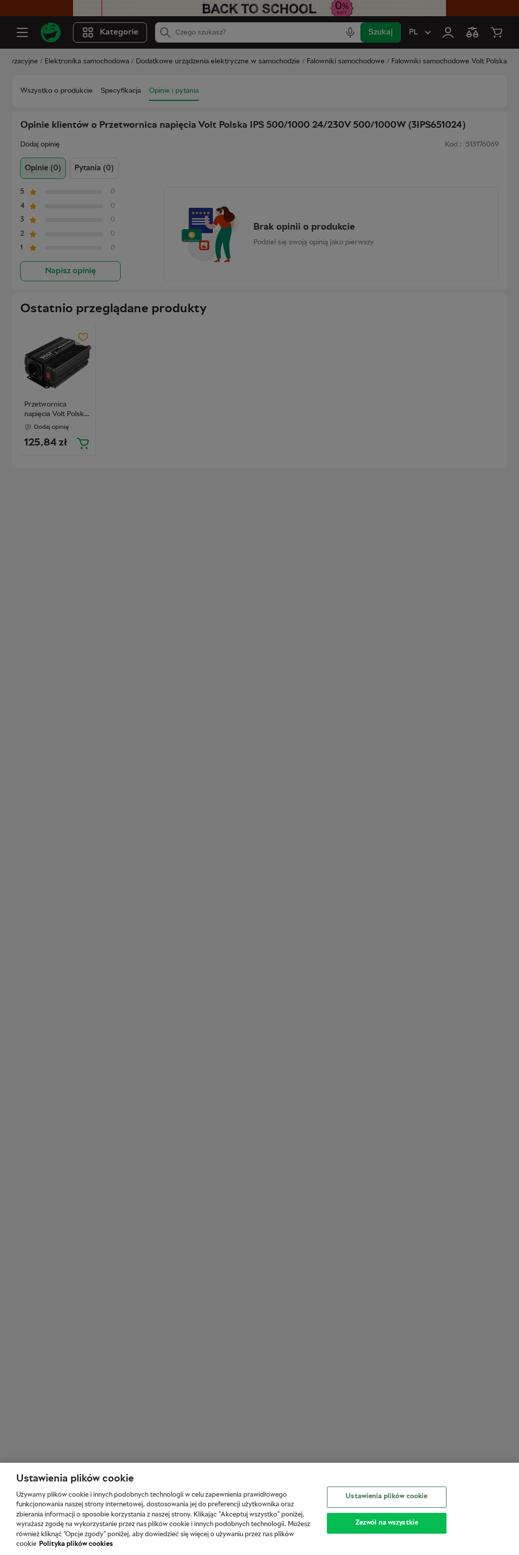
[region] (259, 1509)
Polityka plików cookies (76, 1544)
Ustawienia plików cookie (386, 1497)
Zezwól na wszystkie (386, 1523)
